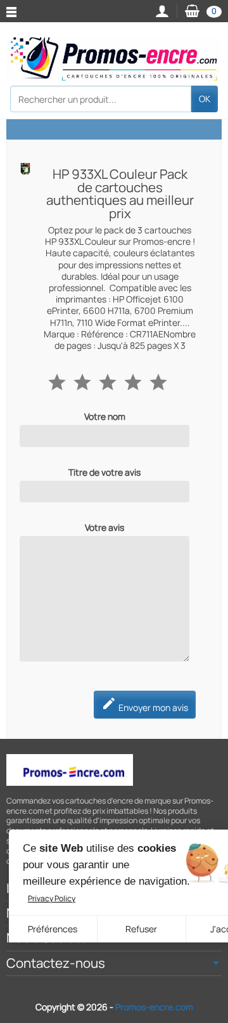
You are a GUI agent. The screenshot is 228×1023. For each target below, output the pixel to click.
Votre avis (104, 527)
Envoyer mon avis (144, 704)
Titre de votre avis (104, 472)
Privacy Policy (51, 898)
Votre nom (104, 416)
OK (204, 99)
